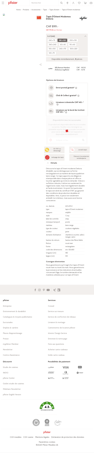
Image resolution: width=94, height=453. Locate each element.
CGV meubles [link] (15, 437)
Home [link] (18, 10)
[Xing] (54, 289)
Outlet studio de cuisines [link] (13, 384)
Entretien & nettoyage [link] (57, 339)
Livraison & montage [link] (56, 322)
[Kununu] (59, 289)
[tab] (65, 164)
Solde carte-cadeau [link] (56, 355)
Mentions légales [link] (42, 437)
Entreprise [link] (7, 306)
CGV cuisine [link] (28, 437)
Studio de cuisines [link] (10, 367)
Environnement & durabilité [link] (14, 311)
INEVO (5, 373)
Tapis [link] (45, 10)
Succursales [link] (8, 322)
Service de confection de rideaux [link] (62, 317)
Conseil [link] (51, 306)
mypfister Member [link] (10, 344)
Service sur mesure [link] (56, 311)
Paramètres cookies (47, 442)
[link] (67, 3)
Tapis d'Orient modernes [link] (71, 10)
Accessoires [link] (36, 10)
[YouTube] (48, 289)
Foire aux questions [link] (56, 344)
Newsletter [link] (7, 349)
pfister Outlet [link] (9, 378)
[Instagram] (39, 289)
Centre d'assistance (11, 355)
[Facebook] (35, 289)
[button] (47, 408)
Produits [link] (26, 10)
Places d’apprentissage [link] (12, 333)
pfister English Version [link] (12, 394)
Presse (6, 339)
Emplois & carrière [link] (10, 328)
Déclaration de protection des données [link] (67, 437)
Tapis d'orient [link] (54, 10)
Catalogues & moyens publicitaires (17, 317)
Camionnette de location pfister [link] (61, 328)
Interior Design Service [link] (57, 333)
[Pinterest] (44, 289)
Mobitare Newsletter (12, 389)
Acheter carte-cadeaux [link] (58, 349)
